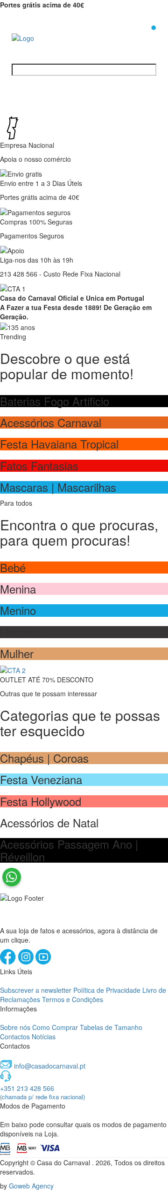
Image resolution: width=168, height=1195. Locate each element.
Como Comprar (55, 1027)
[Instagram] (26, 962)
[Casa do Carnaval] (49, 37)
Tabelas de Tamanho (111, 1027)
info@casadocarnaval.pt (49, 1065)
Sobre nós (15, 1027)
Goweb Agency (31, 1185)
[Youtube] (43, 962)
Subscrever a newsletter (35, 990)
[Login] (138, 36)
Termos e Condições (72, 999)
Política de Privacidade (106, 990)
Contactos (15, 1036)
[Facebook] (9, 962)
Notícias (44, 1036)
